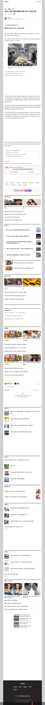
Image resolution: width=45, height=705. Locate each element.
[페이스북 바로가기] (16, 696)
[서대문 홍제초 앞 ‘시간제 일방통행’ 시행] (6, 515)
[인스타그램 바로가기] (24, 696)
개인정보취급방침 (22, 699)
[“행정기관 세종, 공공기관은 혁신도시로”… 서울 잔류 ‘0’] (6, 426)
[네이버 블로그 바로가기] (29, 696)
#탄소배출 (24, 185)
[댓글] (14, 14)
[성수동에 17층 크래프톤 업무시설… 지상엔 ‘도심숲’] (6, 473)
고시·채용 (30, 687)
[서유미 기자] (5, 18)
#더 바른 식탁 (12, 182)
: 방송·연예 (7, 581)
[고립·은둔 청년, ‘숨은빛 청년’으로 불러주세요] (6, 419)
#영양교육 (18, 182)
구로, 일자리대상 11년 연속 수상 (11, 152)
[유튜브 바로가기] (21, 696)
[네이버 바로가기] (26, 696)
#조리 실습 (19, 185)
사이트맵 (27, 699)
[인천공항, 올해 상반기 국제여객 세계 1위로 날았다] (6, 432)
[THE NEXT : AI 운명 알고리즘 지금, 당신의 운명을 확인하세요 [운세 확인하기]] (22, 190)
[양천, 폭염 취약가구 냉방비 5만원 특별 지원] (6, 508)
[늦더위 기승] (6, 466)
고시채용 (6, 552)
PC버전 (30, 699)
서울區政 (9, 9)
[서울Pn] (6, 1)
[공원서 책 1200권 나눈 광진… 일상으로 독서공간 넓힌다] (6, 522)
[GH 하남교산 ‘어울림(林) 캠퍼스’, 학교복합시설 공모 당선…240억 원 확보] (6, 413)
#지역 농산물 (13, 185)
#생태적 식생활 (24, 182)
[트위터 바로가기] (19, 696)
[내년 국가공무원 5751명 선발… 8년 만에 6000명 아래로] (6, 569)
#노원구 (6, 182)
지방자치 (6, 457)
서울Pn (5, 9)
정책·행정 (6, 408)
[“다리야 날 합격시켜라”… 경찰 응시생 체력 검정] (6, 556)
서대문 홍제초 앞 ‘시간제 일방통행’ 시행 (13, 150)
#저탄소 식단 (31, 182)
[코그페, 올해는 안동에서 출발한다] (6, 479)
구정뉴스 (13, 9)
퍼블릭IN (15, 689)
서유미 (8, 17)
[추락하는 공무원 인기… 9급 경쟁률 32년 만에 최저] (6, 562)
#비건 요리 (7, 185)
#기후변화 (37, 182)
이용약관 (17, 699)
